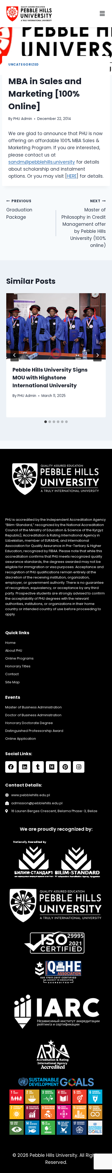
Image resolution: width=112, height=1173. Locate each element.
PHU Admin (22, 118)
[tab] (45, 421)
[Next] (97, 355)
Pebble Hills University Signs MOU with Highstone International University (50, 377)
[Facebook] (11, 767)
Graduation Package (19, 209)
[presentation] (56, 326)
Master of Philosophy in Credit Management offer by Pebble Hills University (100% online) (83, 224)
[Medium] (51, 767)
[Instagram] (78, 767)
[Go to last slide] (14, 355)
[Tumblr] (38, 767)
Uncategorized (23, 64)
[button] (102, 14)
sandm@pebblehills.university (41, 162)
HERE (72, 176)
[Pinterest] (65, 767)
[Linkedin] (24, 767)
